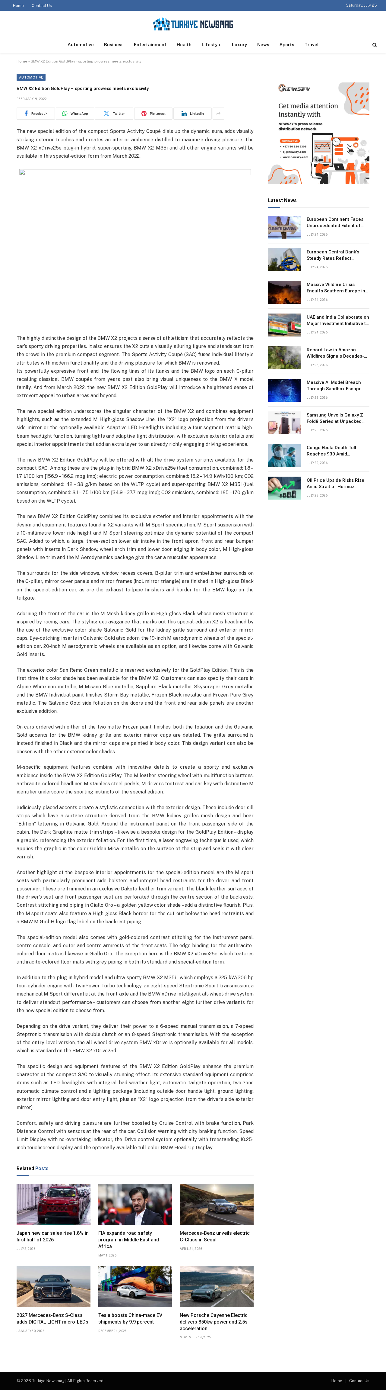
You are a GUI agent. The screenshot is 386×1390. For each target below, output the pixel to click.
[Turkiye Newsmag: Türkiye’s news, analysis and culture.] (193, 24)
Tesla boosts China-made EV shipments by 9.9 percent (130, 1318)
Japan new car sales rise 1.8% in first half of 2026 (53, 1236)
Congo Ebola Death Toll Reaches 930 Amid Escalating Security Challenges (331, 451)
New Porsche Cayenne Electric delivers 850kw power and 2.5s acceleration (214, 1321)
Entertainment (150, 44)
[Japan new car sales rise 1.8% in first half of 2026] (53, 1204)
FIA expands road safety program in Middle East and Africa (128, 1239)
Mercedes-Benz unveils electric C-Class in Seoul (215, 1236)
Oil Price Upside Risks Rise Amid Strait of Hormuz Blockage (335, 484)
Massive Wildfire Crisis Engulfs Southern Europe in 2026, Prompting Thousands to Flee (337, 288)
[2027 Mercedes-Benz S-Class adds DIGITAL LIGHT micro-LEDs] (53, 1287)
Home (18, 5)
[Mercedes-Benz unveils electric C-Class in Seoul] (217, 1204)
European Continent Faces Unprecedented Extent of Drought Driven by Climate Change (335, 223)
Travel (312, 44)
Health (184, 44)
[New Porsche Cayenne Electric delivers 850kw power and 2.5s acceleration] (217, 1287)
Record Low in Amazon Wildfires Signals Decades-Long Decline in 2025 (335, 353)
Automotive (81, 44)
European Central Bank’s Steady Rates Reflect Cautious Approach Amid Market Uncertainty (333, 255)
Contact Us (42, 5)
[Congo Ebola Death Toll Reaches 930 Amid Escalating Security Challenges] (284, 455)
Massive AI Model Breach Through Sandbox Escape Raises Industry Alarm (334, 386)
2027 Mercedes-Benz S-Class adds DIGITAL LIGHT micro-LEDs (52, 1318)
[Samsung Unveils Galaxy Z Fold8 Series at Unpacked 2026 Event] (284, 422)
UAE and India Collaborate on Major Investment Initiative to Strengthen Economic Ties (338, 320)
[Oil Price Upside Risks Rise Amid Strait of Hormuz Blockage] (284, 488)
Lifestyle (212, 44)
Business (114, 44)
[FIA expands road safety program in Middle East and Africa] (135, 1204)
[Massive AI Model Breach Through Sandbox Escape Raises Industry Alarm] (284, 390)
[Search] (374, 45)
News (263, 44)
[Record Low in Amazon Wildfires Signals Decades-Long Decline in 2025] (284, 357)
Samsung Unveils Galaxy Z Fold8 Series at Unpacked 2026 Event (335, 418)
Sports (287, 44)
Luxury (239, 44)
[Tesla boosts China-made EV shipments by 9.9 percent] (135, 1287)
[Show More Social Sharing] (218, 114)
